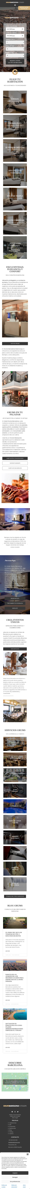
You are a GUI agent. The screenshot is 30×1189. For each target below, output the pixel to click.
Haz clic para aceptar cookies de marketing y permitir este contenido (15, 1082)
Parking (11, 1132)
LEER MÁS (8, 951)
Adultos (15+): (10, 39)
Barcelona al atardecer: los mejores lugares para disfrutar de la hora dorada (15, 978)
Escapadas (12, 1126)
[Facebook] (12, 1112)
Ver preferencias (15, 1181)
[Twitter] (18, 1112)
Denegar (15, 1177)
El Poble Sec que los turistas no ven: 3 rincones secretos (14, 934)
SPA (10, 1124)
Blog (10, 1130)
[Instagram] (15, 1112)
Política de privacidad (15, 1114)
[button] (27, 1154)
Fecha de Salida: (11, 32)
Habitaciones (12, 1123)
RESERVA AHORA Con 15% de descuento (15, 61)
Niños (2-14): (10, 46)
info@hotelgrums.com (14, 1142)
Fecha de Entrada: (11, 26)
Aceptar (15, 1173)
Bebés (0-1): (10, 52)
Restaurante (12, 1128)
